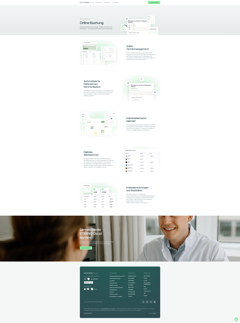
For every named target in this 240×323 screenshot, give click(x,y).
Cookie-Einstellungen (88, 313)
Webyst (154, 313)
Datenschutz (113, 308)
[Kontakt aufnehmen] (236, 319)
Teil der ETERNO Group (105, 308)
